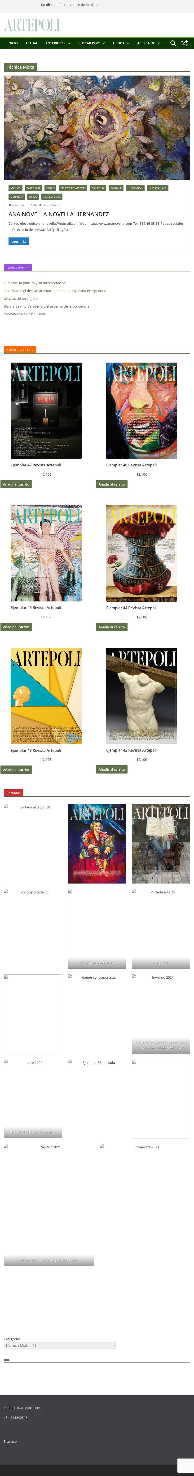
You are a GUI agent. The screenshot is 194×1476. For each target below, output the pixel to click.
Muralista (16, 196)
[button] (68, 43)
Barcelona (33, 188)
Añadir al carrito (16, 484)
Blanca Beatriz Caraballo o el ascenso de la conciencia (46, 306)
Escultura (98, 188)
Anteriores (55, 43)
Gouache (116, 188)
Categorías (12, 1339)
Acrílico (15, 188)
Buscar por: (89, 43)
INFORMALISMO (158, 188)
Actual (31, 43)
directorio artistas (73, 188)
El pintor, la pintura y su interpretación (35, 283)
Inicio (13, 43)
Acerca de (146, 43)
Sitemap (10, 1441)
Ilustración (135, 188)
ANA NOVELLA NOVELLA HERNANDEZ (59, 214)
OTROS (33, 196)
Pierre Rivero (51, 205)
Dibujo (50, 188)
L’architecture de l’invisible (79, 4)
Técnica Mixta (52, 196)
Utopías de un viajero (21, 298)
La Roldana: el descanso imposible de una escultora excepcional (55, 290)
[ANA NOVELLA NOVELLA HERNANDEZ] (97, 128)
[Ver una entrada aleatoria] (184, 43)
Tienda (118, 43)
